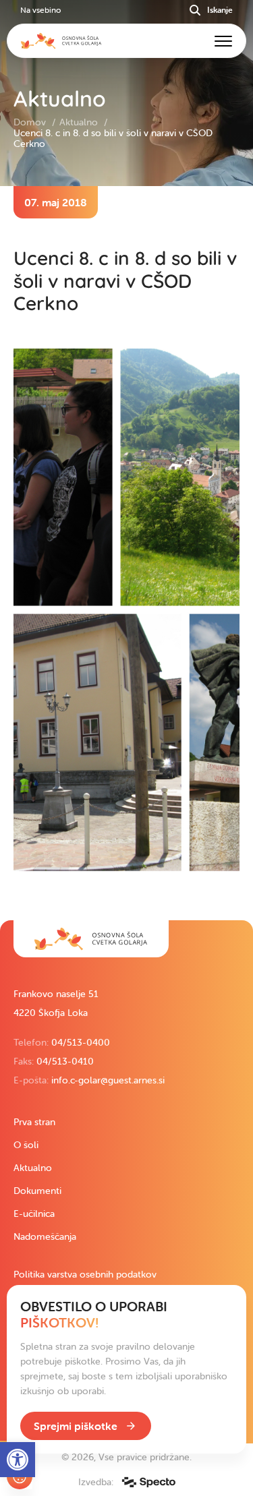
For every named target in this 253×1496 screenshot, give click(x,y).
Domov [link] (31, 122)
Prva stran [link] (34, 1122)
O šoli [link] (25, 1145)
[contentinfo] (126, 553)
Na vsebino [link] (40, 10)
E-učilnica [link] (34, 1213)
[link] (91, 938)
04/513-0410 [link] (65, 1061)
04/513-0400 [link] (80, 1042)
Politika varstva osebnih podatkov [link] (85, 1274)
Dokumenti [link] (37, 1191)
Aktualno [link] (80, 122)
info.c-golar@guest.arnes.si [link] (108, 1080)
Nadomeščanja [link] (44, 1236)
